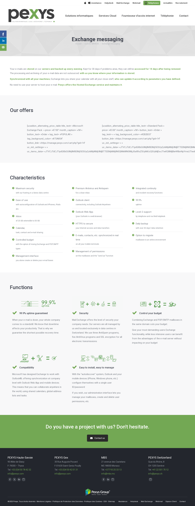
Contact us (99, 438)
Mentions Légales (44, 501)
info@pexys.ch (155, 473)
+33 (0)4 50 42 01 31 (68, 469)
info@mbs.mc (108, 473)
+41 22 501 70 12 (160, 469)
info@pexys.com (16, 473)
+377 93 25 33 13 (113, 469)
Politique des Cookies (93, 501)
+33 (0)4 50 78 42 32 (21, 469)
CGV (105, 501)
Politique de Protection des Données (68, 501)
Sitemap (111, 501)
